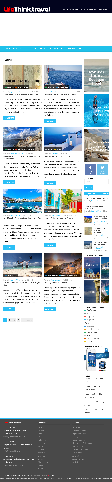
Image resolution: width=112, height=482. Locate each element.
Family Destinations (80, 449)
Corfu (40, 433)
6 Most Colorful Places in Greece (58, 218)
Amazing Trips (63, 87)
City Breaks (91, 316)
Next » (29, 320)
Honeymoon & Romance (26, 149)
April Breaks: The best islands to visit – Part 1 (23, 219)
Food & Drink (92, 332)
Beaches (90, 326)
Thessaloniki (43, 462)
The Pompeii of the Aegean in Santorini (21, 94)
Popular (96, 193)
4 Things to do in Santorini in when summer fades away (22, 157)
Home (7, 49)
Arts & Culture (23, 87)
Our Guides (59, 49)
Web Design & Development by (42, 475)
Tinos (40, 465)
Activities (10, 87)
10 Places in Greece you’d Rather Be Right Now (22, 283)
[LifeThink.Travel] (27, 11)
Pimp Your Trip (74, 49)
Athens (41, 427)
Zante (40, 468)
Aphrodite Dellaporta (17, 92)
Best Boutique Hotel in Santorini (58, 156)
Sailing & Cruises (79, 430)
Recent (88, 193)
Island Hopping (93, 329)
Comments (104, 193)
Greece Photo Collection (69, 275)
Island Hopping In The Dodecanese (100, 218)
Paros (40, 446)
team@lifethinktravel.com (14, 437)
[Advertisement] (56, 29)
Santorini (41, 452)
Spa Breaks (91, 310)
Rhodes (41, 449)
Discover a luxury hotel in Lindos (100, 243)
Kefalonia (42, 440)
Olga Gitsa (54, 154)
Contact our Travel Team (17, 54)
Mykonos (42, 443)
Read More (9, 118)
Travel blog (19, 49)
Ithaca (40, 437)
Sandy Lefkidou (15, 216)
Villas (89, 313)
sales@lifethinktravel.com (14, 465)
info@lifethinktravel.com (14, 451)
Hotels (50, 149)
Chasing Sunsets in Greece (55, 282)
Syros (40, 459)
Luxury (58, 149)
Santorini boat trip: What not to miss (60, 94)
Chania (41, 430)
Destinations (45, 49)
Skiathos (41, 456)
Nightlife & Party (79, 433)
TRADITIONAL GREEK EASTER (96, 198)
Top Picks (31, 49)
